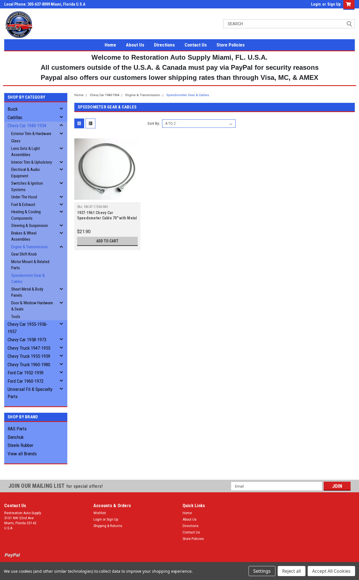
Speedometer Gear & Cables (28, 278)
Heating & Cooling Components (26, 215)
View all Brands (22, 453)
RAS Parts (17, 428)
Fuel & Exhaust (23, 204)
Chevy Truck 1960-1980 (29, 364)
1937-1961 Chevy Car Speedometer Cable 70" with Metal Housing (107, 218)
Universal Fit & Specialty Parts (30, 392)
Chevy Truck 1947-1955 (29, 348)
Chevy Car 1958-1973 (27, 339)
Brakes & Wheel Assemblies (23, 236)
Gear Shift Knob (24, 254)
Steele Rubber (20, 445)
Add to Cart (107, 241)
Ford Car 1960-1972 (25, 381)
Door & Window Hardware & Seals (32, 306)
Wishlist (99, 513)
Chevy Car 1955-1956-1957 (28, 327)
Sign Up (333, 4)
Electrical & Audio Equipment (25, 172)
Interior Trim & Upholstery (31, 162)
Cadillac (15, 117)
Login (316, 4)
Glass (15, 140)
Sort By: (154, 123)
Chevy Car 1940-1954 (27, 125)
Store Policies (231, 45)
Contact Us (196, 45)
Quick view (107, 198)
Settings (262, 571)
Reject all (291, 571)
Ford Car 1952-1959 (25, 372)
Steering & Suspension (29, 225)
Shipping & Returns (107, 526)
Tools (15, 316)
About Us (135, 45)
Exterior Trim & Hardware (31, 133)
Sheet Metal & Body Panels (27, 292)
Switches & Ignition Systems (27, 186)
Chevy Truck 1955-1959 (29, 356)
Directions (164, 45)
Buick (13, 109)
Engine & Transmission (29, 246)
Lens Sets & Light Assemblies (25, 151)
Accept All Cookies (331, 571)
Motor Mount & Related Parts (30, 265)
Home (110, 45)
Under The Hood (24, 196)
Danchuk (16, 437)
